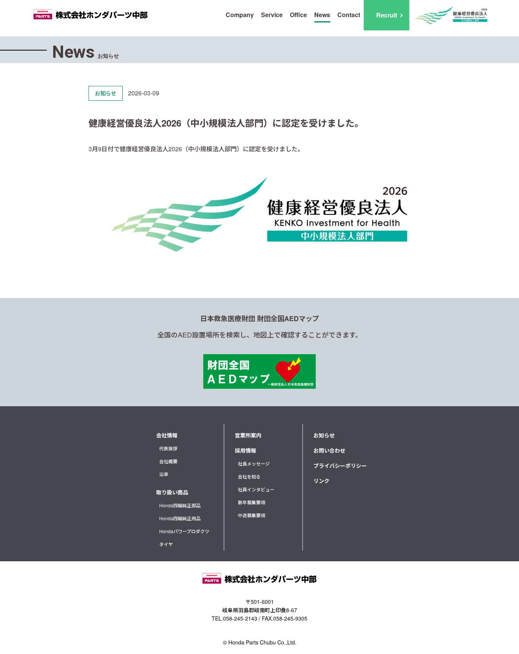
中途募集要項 (251, 515)
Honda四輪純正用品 (180, 518)
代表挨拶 (168, 448)
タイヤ (166, 544)
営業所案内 (248, 435)
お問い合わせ (329, 450)
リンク (321, 481)
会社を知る (249, 476)
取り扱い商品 (172, 492)
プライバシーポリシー (340, 465)
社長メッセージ (254, 463)
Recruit (386, 15)
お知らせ (324, 435)
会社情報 (166, 435)
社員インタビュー (256, 489)
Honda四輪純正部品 (180, 505)
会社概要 (168, 461)
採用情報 (245, 450)
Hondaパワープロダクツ (184, 531)
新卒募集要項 (251, 502)
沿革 (163, 474)
